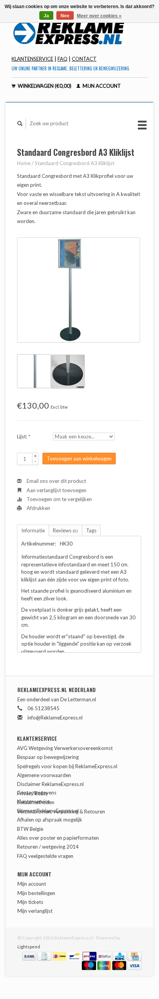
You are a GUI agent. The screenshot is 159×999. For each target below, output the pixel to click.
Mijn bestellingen (36, 893)
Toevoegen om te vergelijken (58, 499)
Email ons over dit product (55, 481)
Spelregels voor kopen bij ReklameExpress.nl (67, 766)
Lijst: (23, 436)
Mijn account (101, 86)
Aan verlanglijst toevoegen (55, 490)
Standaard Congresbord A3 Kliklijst (74, 163)
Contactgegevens (36, 792)
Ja (46, 16)
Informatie (33, 530)
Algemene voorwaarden (44, 775)
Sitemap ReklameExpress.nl (48, 811)
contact (84, 59)
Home (23, 163)
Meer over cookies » (99, 16)
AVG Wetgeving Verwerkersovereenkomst (65, 748)
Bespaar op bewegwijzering (48, 757)
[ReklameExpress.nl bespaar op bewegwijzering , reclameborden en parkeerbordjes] (79, 32)
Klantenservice (32, 59)
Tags (91, 530)
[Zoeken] (20, 123)
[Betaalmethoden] (30, 956)
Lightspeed (28, 946)
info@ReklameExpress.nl (55, 717)
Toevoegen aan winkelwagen (79, 458)
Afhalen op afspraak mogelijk (49, 820)
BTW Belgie (30, 829)
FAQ (63, 59)
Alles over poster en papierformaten (58, 838)
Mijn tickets (30, 902)
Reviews (65, 530)
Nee (65, 16)
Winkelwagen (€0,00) (45, 86)
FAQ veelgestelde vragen (45, 856)
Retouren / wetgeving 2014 (48, 847)
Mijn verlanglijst (34, 911)
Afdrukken (37, 508)
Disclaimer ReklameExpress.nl (50, 784)
